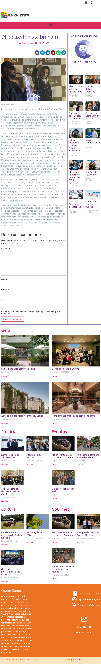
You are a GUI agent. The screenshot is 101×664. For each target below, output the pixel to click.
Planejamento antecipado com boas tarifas (74, 415)
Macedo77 (79, 659)
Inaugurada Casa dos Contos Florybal (88, 534)
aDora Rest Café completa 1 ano (18, 368)
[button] (51, 25)
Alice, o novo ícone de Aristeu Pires (75, 89)
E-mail (5, 290)
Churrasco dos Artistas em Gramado (75, 116)
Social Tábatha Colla (92, 141)
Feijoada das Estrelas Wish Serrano (92, 116)
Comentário (7, 248)
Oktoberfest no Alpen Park (63, 490)
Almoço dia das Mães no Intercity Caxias (22, 415)
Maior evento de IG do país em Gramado (63, 456)
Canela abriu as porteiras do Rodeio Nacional (11, 535)
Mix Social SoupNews (91, 173)
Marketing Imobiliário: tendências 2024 (74, 176)
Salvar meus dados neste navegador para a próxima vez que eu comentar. (31, 313)
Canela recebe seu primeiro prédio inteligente (74, 145)
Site (3, 299)
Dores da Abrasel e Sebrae (65, 368)
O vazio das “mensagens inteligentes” (75, 204)
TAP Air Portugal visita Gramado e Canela (10, 491)
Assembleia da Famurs (34, 456)
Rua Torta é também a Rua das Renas (88, 456)
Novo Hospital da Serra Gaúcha (10, 456)
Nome (4, 280)
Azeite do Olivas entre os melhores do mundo (63, 569)
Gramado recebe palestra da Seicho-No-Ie (11, 572)
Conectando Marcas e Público (91, 204)
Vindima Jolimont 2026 (35, 534)
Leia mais (4, 376)
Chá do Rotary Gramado (90, 89)
